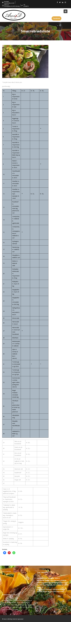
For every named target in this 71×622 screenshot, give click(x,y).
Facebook (56, 18)
